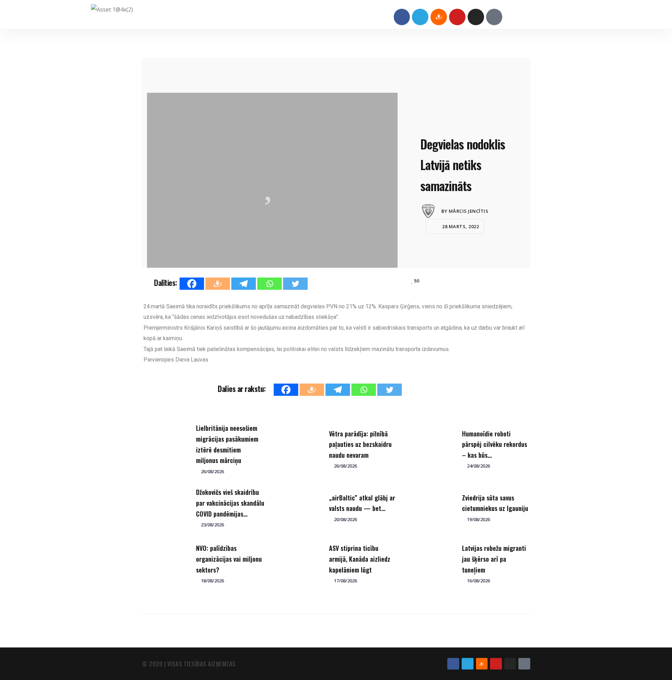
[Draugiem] (217, 284)
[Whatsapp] (269, 284)
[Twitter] (295, 284)
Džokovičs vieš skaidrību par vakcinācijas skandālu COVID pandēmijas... (230, 503)
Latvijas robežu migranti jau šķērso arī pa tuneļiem (494, 559)
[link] (191, 359)
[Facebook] (402, 17)
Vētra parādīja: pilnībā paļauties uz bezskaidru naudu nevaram (360, 444)
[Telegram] (420, 17)
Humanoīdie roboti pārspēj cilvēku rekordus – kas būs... (494, 444)
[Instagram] (476, 17)
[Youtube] (457, 17)
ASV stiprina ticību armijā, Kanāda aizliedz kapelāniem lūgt (359, 559)
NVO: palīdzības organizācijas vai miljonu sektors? (229, 559)
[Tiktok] (494, 17)
